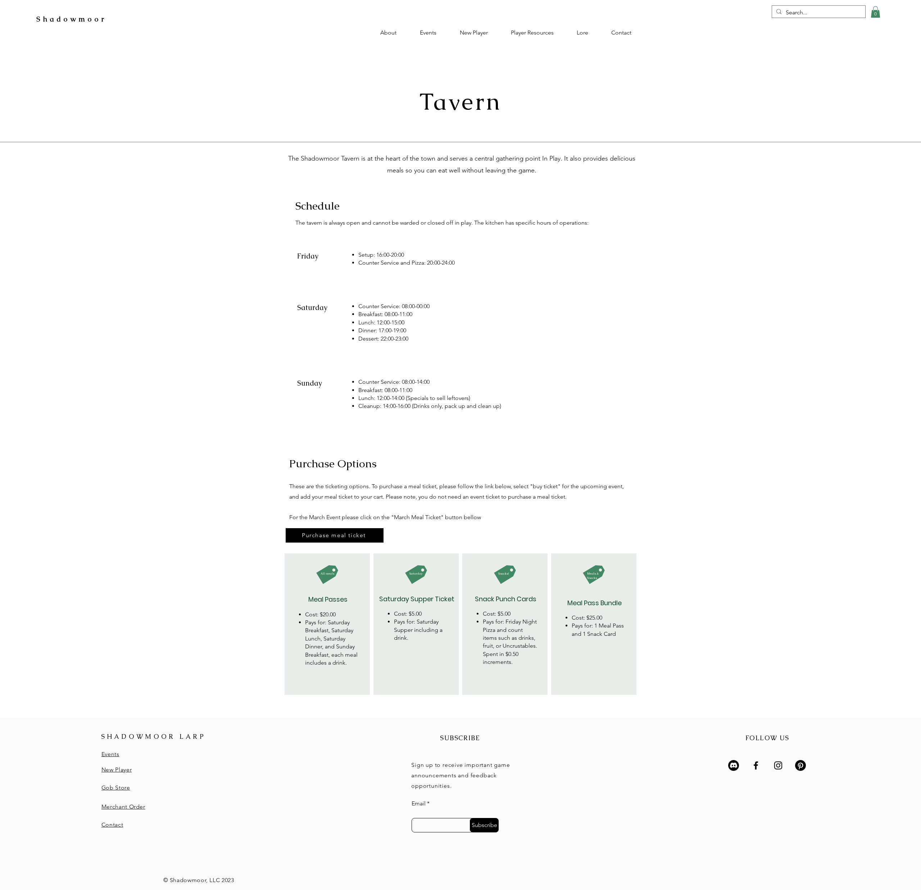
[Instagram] (778, 765)
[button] (875, 12)
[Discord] (733, 765)
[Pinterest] (800, 765)
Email (419, 803)
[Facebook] (755, 765)
